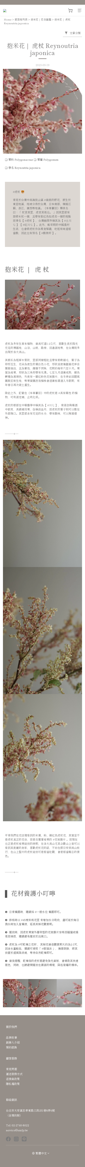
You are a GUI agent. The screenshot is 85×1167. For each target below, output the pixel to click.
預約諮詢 (11, 1047)
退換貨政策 (13, 1079)
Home (7, 19)
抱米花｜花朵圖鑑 (41, 19)
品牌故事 (11, 1037)
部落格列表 (21, 19)
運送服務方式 (14, 1074)
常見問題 (11, 1069)
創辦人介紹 (13, 1042)
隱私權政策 (13, 1084)
